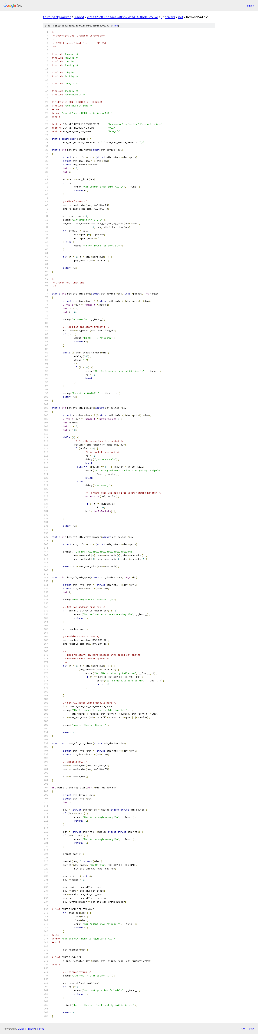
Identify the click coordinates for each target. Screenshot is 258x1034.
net (180, 17)
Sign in (250, 5)
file (115, 25)
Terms (40, 1028)
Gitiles (21, 1028)
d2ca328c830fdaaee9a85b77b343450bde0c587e (122, 17)
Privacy (31, 1028)
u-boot (79, 17)
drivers (170, 17)
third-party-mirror (57, 17)
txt (243, 1028)
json (251, 1028)
